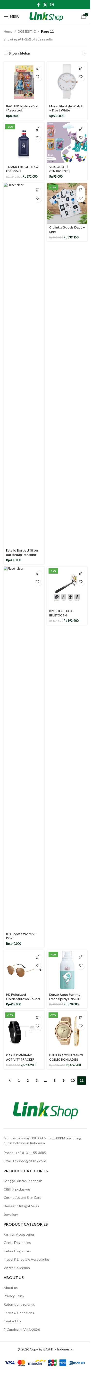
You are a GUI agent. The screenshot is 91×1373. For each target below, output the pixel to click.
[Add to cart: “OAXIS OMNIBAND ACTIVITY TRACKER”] (37, 1017)
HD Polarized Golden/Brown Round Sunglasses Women (23, 999)
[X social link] (45, 4)
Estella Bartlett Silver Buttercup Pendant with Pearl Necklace (22, 554)
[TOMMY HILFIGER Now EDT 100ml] (24, 142)
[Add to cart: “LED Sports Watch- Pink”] (37, 573)
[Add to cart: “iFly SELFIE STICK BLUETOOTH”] (80, 573)
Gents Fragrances (17, 1242)
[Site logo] (46, 16)
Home (8, 31)
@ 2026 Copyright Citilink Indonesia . (46, 1349)
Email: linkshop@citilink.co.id (25, 1161)
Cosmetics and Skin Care (22, 1197)
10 (72, 1080)
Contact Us (12, 1321)
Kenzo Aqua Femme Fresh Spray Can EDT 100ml (65, 999)
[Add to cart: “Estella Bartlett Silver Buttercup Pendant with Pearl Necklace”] (37, 189)
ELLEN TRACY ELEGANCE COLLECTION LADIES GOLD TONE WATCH (66, 1059)
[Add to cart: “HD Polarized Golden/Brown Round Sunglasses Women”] (37, 957)
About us (11, 1288)
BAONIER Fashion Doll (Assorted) (22, 108)
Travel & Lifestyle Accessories (27, 1259)
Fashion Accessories (19, 1234)
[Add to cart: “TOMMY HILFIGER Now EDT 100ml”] (37, 129)
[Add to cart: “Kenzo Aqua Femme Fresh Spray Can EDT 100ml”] (80, 957)
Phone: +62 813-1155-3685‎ (25, 1153)
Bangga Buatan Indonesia (23, 1181)
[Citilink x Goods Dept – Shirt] (67, 203)
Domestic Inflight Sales (21, 1206)
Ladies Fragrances (17, 1251)
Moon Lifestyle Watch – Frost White (66, 108)
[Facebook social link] (38, 4)
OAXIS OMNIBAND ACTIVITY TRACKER (20, 1057)
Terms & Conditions (19, 1313)
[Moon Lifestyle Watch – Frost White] (67, 82)
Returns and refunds (19, 1304)
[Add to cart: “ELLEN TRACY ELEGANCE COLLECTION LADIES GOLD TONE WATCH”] (80, 1017)
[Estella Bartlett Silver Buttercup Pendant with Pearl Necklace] (24, 364)
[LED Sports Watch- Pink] (24, 748)
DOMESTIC (27, 31)
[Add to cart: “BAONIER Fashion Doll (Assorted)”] (37, 68)
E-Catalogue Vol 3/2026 (22, 1329)
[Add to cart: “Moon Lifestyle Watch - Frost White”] (80, 68)
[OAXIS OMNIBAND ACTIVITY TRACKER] (24, 1031)
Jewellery (11, 1214)
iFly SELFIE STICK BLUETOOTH (61, 613)
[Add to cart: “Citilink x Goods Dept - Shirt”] (80, 189)
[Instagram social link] (52, 4)
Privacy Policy (14, 1296)
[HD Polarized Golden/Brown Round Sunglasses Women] (24, 970)
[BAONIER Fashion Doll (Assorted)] (24, 82)
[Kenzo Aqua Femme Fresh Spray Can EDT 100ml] (67, 970)
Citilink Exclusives (17, 1189)
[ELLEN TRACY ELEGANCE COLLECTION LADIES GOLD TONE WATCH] (67, 1031)
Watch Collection (17, 1268)
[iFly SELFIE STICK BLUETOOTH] (67, 587)
